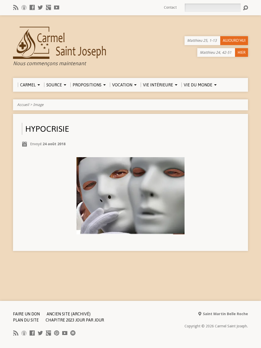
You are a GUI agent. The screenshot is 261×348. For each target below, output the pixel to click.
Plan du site (26, 320)
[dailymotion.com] (72, 333)
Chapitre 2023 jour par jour (75, 320)
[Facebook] (32, 7)
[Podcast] (24, 7)
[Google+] (48, 7)
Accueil (23, 105)
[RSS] (15, 7)
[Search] (245, 7)
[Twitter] (40, 7)
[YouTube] (56, 7)
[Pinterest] (56, 333)
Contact (170, 7)
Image (38, 105)
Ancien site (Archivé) (68, 314)
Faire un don (26, 314)
